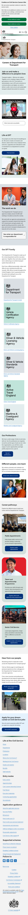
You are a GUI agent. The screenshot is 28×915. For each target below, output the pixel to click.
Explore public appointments (14, 548)
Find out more (11, 152)
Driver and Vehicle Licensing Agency (14, 350)
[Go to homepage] (7, 32)
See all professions (7, 453)
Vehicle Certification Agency (11, 324)
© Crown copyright (13, 910)
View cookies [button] (14, 27)
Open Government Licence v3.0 (13, 891)
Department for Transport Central (13, 300)
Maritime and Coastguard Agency (13, 425)
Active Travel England (10, 401)
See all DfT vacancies (11, 729)
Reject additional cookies (14, 24)
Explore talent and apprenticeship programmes (14, 596)
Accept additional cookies (14, 19)
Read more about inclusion (10, 475)
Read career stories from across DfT (11, 687)
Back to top (6, 866)
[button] (26, 32)
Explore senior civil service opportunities (14, 641)
